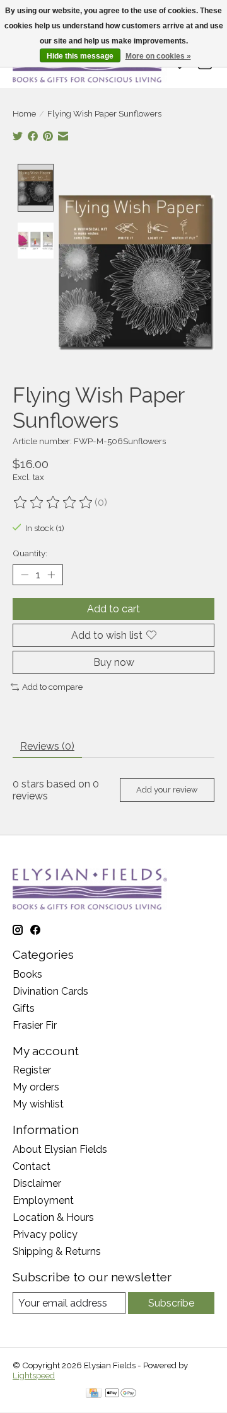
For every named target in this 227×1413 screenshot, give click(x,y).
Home (24, 113)
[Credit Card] (94, 1394)
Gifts (24, 1008)
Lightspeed (34, 1375)
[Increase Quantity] (51, 574)
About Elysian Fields (60, 1149)
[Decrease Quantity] (24, 574)
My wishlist (38, 1104)
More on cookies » (158, 56)
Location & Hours (53, 1217)
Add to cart (113, 609)
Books (27, 974)
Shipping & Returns (57, 1251)
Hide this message (80, 56)
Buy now (113, 662)
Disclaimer (37, 1183)
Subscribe (171, 1303)
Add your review (166, 789)
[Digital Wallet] (120, 1394)
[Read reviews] (54, 502)
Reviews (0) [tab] (47, 746)
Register (32, 1070)
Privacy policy (45, 1234)
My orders (36, 1087)
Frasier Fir (35, 1025)
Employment (43, 1200)
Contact (31, 1166)
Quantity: (30, 553)
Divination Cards (50, 991)
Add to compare (52, 687)
